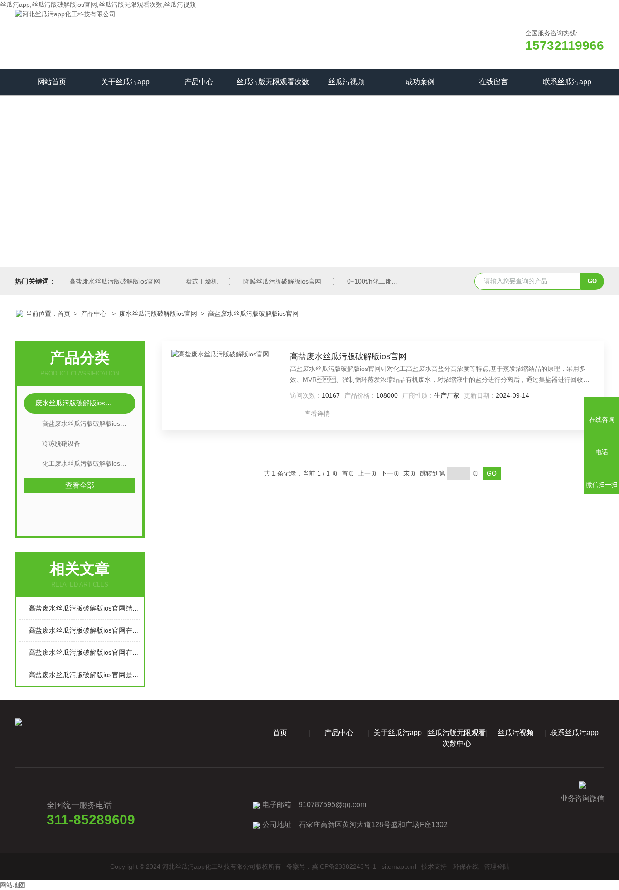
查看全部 (79, 485)
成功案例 (420, 82)
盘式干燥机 (202, 281)
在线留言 (493, 82)
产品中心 (198, 82)
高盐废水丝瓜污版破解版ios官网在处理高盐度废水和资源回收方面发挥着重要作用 (84, 652)
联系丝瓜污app (567, 82)
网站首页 (51, 82)
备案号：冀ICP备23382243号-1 (331, 866)
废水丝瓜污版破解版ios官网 (158, 313)
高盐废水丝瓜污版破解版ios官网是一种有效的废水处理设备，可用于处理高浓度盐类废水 (84, 674)
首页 (64, 313)
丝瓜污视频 (346, 82)
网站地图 (12, 885)
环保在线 (466, 866)
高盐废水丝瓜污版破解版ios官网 (114, 281)
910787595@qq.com (332, 804)
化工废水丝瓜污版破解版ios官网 (87, 463)
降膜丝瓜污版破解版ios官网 (282, 281)
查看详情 (317, 413)
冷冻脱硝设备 (61, 443)
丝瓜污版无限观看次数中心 (273, 86)
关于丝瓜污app (125, 82)
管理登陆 (496, 866)
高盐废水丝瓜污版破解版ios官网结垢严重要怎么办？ (84, 608)
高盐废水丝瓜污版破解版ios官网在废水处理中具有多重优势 (84, 630)
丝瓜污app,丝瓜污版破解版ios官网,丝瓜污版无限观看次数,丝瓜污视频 (98, 4)
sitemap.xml (399, 866)
